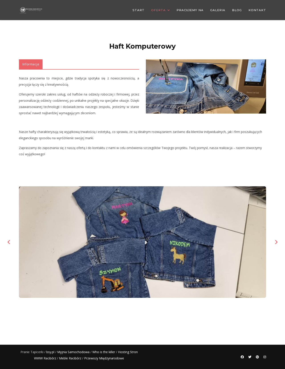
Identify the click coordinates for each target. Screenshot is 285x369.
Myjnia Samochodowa (73, 352)
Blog (237, 10)
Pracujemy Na (190, 10)
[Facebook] (242, 357)
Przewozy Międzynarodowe (104, 358)
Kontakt (257, 10)
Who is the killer (103, 352)
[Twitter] (250, 357)
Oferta (158, 10)
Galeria (217, 10)
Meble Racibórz (70, 358)
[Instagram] (264, 357)
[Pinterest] (257, 357)
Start (138, 10)
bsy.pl (50, 352)
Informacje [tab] (30, 64)
